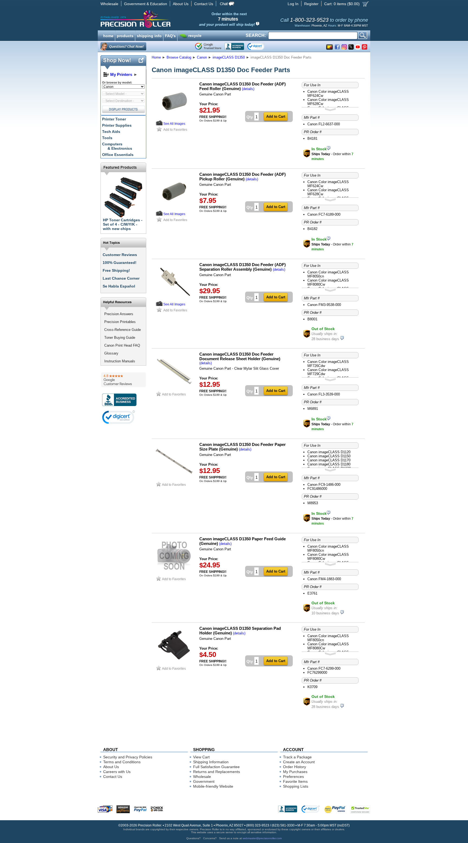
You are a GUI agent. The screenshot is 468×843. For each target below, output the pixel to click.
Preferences (293, 776)
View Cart (201, 757)
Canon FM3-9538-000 (324, 305)
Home (156, 57)
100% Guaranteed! (119, 262)
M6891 (312, 409)
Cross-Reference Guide (122, 330)
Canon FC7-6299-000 (323, 668)
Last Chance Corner (121, 278)
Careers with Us (117, 771)
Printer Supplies (117, 125)
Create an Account (299, 762)
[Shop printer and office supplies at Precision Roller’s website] (164, 19)
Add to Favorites (175, 129)
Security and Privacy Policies (127, 757)
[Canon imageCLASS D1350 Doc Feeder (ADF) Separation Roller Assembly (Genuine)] (174, 299)
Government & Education (145, 4)
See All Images (174, 123)
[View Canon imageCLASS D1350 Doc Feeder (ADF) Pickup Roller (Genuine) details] (159, 214)
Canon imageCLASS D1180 (328, 464)
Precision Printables (120, 322)
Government (203, 781)
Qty (249, 117)
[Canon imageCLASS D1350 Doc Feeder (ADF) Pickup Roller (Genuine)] (174, 209)
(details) (248, 89)
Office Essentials (118, 154)
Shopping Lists (295, 786)
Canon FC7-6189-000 (323, 214)
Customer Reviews (120, 255)
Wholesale (109, 4)
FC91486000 (317, 489)
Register (311, 4)
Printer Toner (114, 119)
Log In (293, 4)
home (108, 35)
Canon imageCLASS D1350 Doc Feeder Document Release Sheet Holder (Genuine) (239, 356)
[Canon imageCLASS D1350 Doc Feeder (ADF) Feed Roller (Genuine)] (174, 119)
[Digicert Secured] (118, 417)
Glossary (111, 353)
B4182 (312, 229)
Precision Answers (118, 314)
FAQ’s (170, 35)
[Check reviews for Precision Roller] (123, 379)
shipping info (149, 35)
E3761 (312, 593)
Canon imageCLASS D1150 (328, 456)
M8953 (312, 503)
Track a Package (297, 757)
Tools (107, 138)
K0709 (312, 687)
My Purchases (295, 771)
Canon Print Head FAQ (122, 345)
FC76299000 (317, 672)
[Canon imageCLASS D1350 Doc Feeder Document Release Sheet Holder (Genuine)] (174, 389)
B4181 (312, 138)
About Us (180, 4)
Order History (294, 767)
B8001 (312, 319)
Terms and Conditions (122, 762)
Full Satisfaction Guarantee (216, 767)
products (125, 35)
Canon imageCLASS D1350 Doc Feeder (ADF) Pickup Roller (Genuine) (242, 176)
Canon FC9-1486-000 (323, 485)
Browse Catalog (179, 57)
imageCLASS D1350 (229, 57)
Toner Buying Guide (119, 338)
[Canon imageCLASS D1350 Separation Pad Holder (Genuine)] (174, 663)
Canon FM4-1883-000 (324, 579)
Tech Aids (111, 131)
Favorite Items (295, 781)
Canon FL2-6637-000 (323, 124)
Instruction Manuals (119, 361)
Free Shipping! (116, 270)
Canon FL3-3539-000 (323, 394)
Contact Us (203, 4)
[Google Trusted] (208, 46)
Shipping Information (211, 762)
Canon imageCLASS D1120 (328, 452)
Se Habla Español (119, 286)
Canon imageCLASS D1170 (328, 460)
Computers (117, 146)
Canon (202, 57)
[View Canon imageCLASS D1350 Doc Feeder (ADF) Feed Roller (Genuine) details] (159, 124)
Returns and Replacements (216, 771)
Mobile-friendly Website (213, 786)
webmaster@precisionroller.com (262, 838)
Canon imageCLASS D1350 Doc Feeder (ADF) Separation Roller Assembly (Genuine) (242, 267)
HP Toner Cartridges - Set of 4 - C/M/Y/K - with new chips (122, 224)
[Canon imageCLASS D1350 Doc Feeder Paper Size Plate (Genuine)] (174, 479)
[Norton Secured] (260, 46)
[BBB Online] (234, 46)
